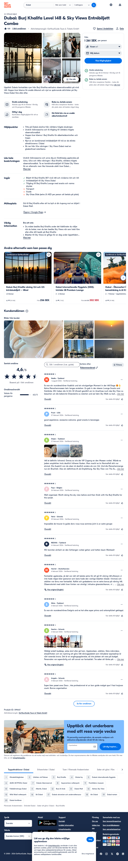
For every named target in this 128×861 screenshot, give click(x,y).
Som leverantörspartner (112, 821)
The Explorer (95, 845)
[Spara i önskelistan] (48, 254)
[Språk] (111, 5)
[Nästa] (123, 278)
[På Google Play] (47, 823)
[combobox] (89, 367)
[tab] (18, 769)
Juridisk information (66, 825)
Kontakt (62, 821)
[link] (28, 278)
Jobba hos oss (96, 826)
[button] (15, 28)
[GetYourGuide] (7, 5)
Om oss (95, 821)
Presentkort (96, 840)
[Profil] (120, 5)
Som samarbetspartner (111, 829)
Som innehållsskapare (111, 825)
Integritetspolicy (19, 758)
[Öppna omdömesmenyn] (122, 379)
